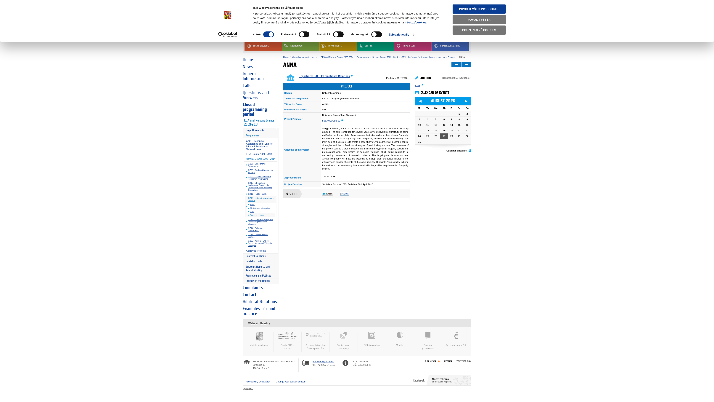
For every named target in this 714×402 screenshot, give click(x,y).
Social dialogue (261, 46)
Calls (247, 85)
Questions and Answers (256, 95)
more (417, 85)
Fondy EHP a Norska (287, 347)
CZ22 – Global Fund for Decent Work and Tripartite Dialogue (260, 243)
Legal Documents (255, 130)
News (248, 66)
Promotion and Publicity (258, 275)
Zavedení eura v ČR (456, 345)
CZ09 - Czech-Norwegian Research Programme (259, 178)
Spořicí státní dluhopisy (343, 347)
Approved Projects (257, 215)
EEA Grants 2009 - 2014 (259, 154)
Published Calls (254, 261)
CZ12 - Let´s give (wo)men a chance (261, 199)
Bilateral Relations (450, 46)
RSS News (430, 361)
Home (248, 59)
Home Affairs (409, 46)
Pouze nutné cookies (479, 30)
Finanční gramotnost (428, 347)
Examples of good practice (259, 311)
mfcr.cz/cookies (416, 22)
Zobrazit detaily (399, 34)
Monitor (400, 345)
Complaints (253, 287)
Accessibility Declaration (258, 381)
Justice (368, 46)
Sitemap (448, 361)
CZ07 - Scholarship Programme (257, 165)
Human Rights (335, 46)
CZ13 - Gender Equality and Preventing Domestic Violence (260, 221)
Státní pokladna (372, 345)
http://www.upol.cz (331, 120)
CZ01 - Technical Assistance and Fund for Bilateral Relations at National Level (259, 145)
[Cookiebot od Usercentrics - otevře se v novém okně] (228, 34)
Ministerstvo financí (259, 345)
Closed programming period (255, 109)
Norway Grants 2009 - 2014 (260, 158)
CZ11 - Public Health (257, 194)
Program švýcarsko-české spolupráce (315, 347)
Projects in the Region (258, 281)
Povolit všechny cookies (479, 9)
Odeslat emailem (348, 194)
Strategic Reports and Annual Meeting (258, 268)
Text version (463, 361)
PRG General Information (260, 208)
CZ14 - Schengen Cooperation (256, 229)
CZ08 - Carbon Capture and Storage (260, 171)
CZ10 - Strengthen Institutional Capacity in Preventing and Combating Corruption (260, 186)
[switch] (304, 34)
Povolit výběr (479, 19)
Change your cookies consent (291, 381)
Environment (296, 46)
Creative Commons (248, 389)
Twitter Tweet (331, 194)
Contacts (250, 294)
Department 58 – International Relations (324, 76)
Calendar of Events (456, 150)
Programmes (253, 135)
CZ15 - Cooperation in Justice (258, 235)
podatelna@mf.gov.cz (323, 361)
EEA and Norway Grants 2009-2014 (259, 122)
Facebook (419, 380)
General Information (253, 76)
